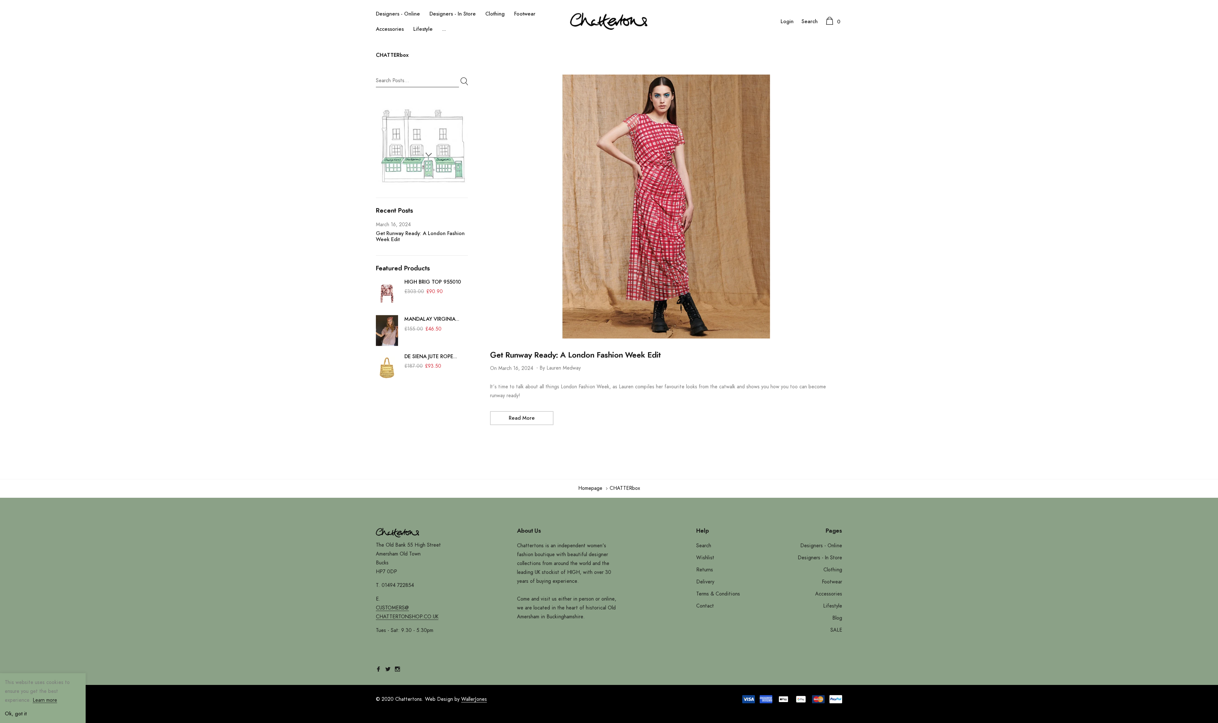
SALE (836, 630)
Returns (704, 569)
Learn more (45, 700)
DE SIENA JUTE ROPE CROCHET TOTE (428, 357)
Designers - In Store (452, 13)
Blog (837, 618)
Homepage (590, 488)
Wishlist (705, 557)
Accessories (390, 29)
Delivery (705, 581)
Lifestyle (423, 29)
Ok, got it (16, 713)
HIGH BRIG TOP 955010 (432, 282)
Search (810, 21)
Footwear (524, 13)
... (444, 29)
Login (787, 21)
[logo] (609, 21)
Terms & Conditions (718, 593)
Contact (705, 605)
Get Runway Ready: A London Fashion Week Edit (575, 355)
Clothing (495, 13)
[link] (422, 145)
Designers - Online (398, 13)
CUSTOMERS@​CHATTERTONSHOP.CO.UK (407, 612)
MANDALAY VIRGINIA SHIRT (429, 320)
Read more (522, 418)
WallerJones (474, 699)
